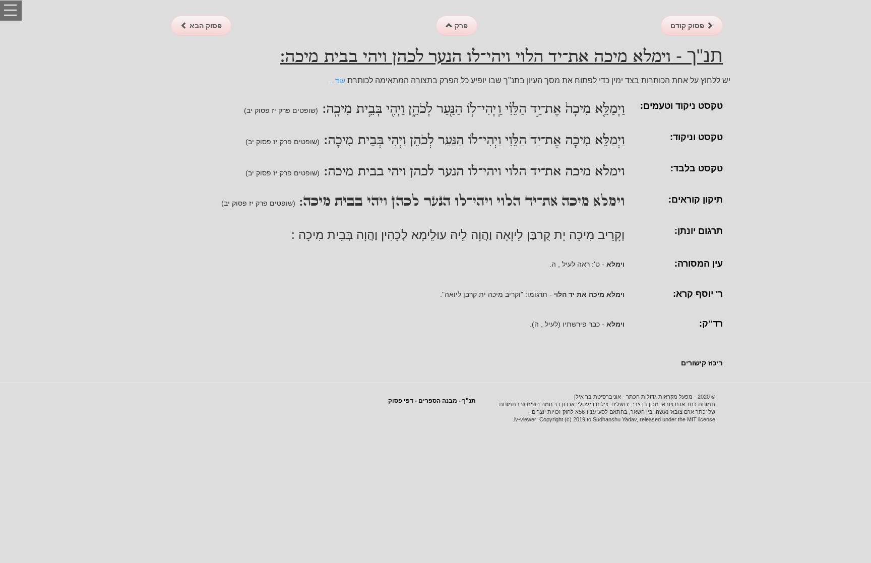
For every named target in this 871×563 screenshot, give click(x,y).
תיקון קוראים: (695, 200)
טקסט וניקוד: (696, 137)
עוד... (337, 81)
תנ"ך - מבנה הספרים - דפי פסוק (432, 400)
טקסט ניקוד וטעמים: (681, 106)
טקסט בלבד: (696, 168)
